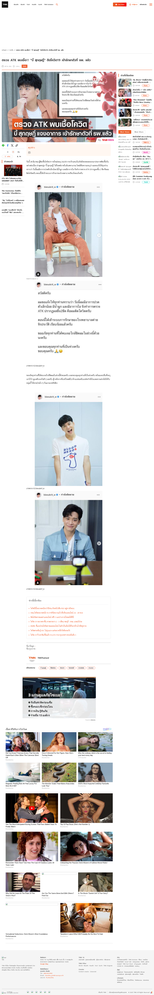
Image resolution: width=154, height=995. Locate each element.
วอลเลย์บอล (120, 974)
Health (91, 966)
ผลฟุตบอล (120, 972)
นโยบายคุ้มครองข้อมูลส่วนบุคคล (118, 992)
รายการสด (81, 960)
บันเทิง (11, 50)
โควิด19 (62, 668)
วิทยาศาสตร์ (120, 962)
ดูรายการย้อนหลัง (90, 960)
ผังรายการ (107, 960)
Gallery (137, 966)
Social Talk (128, 962)
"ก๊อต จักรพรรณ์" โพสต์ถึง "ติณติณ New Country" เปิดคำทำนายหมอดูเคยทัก (142, 101)
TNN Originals (107, 966)
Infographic (137, 964)
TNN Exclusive (133, 960)
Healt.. (146, 152)
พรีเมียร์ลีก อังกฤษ (139, 972)
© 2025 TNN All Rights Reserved (138, 992)
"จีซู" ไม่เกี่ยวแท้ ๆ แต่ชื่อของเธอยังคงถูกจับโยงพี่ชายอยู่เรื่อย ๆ (13, 201)
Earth (146, 162)
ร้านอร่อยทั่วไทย (121, 980)
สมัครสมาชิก (143, 4)
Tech (146, 182)
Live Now (121, 4)
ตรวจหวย (146, 980)
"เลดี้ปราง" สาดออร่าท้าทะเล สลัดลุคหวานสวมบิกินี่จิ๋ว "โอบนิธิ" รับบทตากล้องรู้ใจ (142, 120)
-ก (7, 152)
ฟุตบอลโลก (135, 974)
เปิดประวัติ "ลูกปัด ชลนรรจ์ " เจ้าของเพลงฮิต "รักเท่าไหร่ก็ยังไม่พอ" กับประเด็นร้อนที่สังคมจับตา (142, 110)
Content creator (84, 972)
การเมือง (145, 960)
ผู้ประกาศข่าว (99, 960)
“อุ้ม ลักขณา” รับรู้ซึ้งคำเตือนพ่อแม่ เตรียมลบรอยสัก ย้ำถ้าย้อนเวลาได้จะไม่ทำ (142, 81)
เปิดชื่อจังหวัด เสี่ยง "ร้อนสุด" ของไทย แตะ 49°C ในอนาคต (142, 157)
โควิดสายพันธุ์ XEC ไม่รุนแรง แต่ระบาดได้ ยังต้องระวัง (50, 630)
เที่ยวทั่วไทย (130, 980)
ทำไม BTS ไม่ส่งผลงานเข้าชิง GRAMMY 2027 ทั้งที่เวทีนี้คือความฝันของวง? (12, 179)
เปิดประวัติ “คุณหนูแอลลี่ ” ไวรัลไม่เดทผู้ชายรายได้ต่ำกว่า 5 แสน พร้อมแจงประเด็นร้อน (142, 167)
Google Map (44, 964)
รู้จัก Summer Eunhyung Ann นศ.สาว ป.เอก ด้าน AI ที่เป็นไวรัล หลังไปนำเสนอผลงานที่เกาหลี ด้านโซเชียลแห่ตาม (142, 177)
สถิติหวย (119, 982)
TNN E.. (146, 142)
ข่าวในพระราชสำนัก (122, 960)
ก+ (19, 151)
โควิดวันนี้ (71, 668)
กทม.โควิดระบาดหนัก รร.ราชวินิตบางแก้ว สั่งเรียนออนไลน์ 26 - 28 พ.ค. (57, 613)
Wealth (86, 966)
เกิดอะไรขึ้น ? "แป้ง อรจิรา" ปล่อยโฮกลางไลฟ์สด (142, 91)
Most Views (124, 131)
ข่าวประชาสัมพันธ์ (129, 966)
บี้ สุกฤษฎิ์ (43, 668)
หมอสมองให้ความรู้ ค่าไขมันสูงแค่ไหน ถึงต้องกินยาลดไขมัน (142, 147)
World (81, 966)
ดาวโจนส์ (144, 964)
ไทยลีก (141, 974)
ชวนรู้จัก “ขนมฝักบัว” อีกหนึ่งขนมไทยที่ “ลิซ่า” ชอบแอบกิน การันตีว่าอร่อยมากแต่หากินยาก (13, 211)
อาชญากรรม (136, 962)
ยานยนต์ (119, 964)
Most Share (138, 131)
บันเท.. (146, 85)
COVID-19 (120, 966)
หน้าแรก (4, 50)
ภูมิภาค (147, 962)
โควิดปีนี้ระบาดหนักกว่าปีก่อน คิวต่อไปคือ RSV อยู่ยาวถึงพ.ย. (53, 608)
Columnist (93, 972)
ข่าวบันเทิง (81, 668)
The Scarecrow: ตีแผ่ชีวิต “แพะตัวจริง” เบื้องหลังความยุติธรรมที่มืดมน (11, 192)
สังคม (140, 960)
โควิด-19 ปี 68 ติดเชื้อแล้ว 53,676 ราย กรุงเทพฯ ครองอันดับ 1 (53, 635)
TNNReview (138, 980)
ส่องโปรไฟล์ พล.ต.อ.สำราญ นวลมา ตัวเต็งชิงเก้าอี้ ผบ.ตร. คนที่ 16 (142, 137)
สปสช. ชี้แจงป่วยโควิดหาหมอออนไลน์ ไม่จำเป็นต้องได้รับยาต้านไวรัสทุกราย (58, 626)
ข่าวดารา (91, 668)
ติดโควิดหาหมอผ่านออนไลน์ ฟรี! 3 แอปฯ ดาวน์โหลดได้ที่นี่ (52, 617)
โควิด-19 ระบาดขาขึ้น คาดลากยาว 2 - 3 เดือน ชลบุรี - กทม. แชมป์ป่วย (56, 621)
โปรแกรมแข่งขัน (128, 972)
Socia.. (146, 172)
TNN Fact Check (128, 964)
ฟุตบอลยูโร (128, 974)
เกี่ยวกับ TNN (102, 992)
